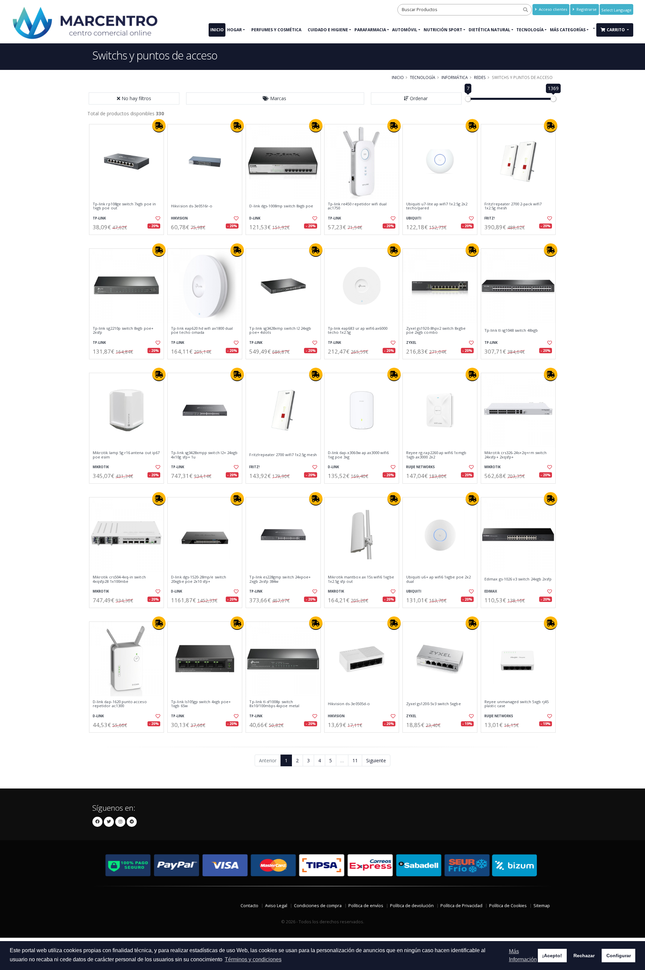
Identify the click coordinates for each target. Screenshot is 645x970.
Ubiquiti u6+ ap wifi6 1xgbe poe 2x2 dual (438, 579)
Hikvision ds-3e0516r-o (191, 206)
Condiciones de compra (318, 905)
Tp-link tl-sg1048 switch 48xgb (511, 330)
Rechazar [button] (584, 955)
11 (355, 760)
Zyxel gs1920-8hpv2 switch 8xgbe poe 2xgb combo (436, 330)
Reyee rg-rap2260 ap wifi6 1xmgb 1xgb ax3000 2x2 (436, 455)
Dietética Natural (489, 30)
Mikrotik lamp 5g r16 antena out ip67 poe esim (126, 455)
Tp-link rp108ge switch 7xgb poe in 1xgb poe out (124, 206)
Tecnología (530, 30)
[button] (275, 98)
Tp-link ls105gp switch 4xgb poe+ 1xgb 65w (201, 704)
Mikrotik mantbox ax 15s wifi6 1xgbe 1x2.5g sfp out (361, 579)
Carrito (616, 30)
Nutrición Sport (443, 30)
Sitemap (541, 905)
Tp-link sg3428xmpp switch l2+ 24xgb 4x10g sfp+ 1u (204, 455)
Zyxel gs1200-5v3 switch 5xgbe (433, 704)
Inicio (217, 30)
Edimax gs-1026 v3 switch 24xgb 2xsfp (518, 579)
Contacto (249, 905)
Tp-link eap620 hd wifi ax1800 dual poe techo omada (202, 330)
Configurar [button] (618, 955)
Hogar (234, 30)
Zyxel (411, 342)
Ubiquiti (413, 218)
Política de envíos (365, 905)
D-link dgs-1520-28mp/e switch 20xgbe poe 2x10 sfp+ (198, 579)
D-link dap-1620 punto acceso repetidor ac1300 (120, 704)
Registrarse (586, 9)
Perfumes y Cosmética (276, 30)
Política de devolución (412, 905)
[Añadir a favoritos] (157, 218)
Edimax (490, 591)
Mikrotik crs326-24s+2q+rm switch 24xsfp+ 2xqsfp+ (515, 455)
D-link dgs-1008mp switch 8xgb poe (281, 206)
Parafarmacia (370, 30)
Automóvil (404, 30)
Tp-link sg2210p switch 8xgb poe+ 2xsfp (123, 330)
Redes (480, 77)
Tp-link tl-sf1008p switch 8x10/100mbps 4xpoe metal (274, 704)
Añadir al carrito (128, 240)
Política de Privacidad (461, 905)
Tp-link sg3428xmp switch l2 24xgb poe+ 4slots (280, 330)
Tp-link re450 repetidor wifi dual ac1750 (357, 206)
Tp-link (99, 218)
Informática (454, 77)
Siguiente (376, 760)
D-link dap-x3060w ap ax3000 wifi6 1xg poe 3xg (358, 455)
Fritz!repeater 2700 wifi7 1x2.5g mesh (283, 455)
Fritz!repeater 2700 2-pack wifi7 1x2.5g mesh (513, 206)
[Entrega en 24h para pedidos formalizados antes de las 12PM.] (159, 125)
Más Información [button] (523, 955)
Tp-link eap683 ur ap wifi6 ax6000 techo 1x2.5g (358, 330)
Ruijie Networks (420, 467)
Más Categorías (568, 30)
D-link (254, 218)
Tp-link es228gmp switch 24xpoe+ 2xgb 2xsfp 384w (280, 579)
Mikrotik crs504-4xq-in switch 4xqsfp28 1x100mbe (119, 579)
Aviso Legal (276, 905)
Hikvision (179, 218)
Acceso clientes (552, 9)
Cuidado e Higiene (328, 30)
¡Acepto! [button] (552, 955)
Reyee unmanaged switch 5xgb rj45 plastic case (516, 704)
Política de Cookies (508, 905)
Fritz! (489, 218)
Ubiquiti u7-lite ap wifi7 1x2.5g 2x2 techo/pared (436, 206)
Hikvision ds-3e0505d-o (349, 704)
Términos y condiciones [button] (253, 959)
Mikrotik (101, 467)
